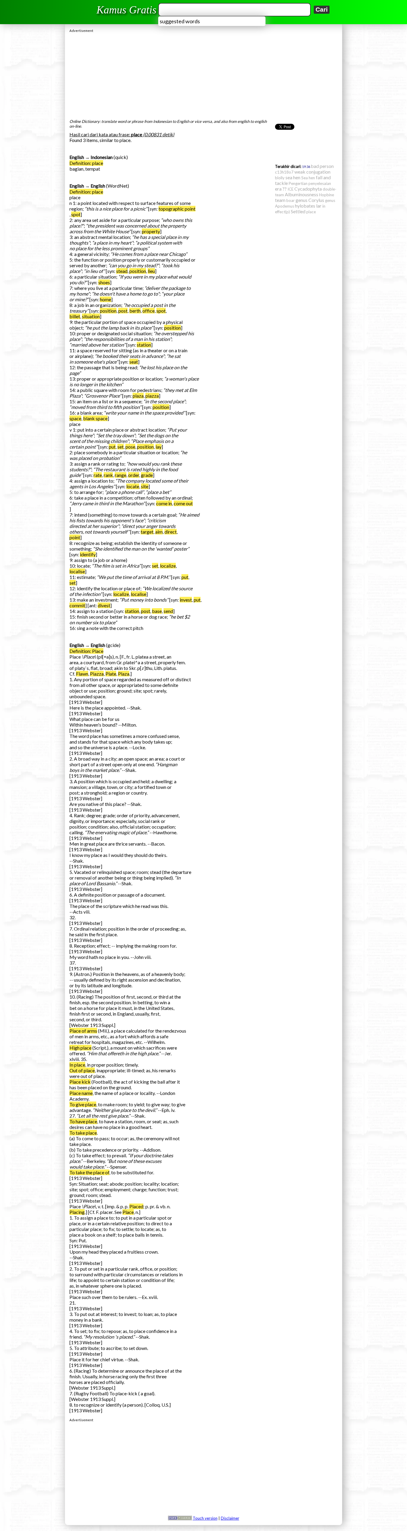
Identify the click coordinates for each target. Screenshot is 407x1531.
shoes (104, 282)
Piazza (97, 673)
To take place (83, 1132)
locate (132, 486)
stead (122, 271)
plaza (138, 395)
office (148, 310)
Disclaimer (230, 1518)
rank (108, 475)
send (168, 611)
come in (164, 503)
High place (80, 1047)
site (144, 486)
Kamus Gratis (126, 10)
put (112, 446)
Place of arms (83, 1030)
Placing (77, 1212)
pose (130, 446)
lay (158, 446)
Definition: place (86, 163)
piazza (152, 395)
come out (183, 503)
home (105, 299)
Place (128, 1212)
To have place (83, 1121)
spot (75, 214)
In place (77, 1064)
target (147, 531)
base (157, 611)
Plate (110, 673)
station (144, 344)
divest (104, 605)
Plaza (123, 673)
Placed (136, 1206)
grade (147, 475)
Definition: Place (86, 651)
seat (133, 361)
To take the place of (89, 1172)
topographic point (177, 208)
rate (98, 475)
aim (159, 531)
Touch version (205, 1518)
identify (88, 554)
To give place (82, 1104)
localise (77, 571)
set (120, 446)
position (137, 271)
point (74, 537)
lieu (151, 271)
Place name (81, 1093)
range (120, 475)
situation (91, 316)
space (75, 418)
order (133, 475)
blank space (95, 418)
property (151, 231)
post (123, 310)
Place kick (80, 1081)
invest (186, 599)
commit (77, 605)
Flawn (82, 673)
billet (74, 316)
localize (168, 565)
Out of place (82, 1070)
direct (170, 531)
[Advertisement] (203, 74)
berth (135, 310)
